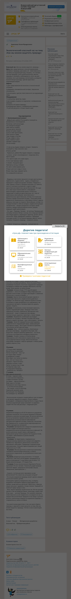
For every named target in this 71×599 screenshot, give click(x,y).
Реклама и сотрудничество (14, 575)
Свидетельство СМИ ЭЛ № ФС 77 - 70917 (18, 563)
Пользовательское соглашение (15, 577)
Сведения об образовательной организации (19, 567)
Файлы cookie (10, 581)
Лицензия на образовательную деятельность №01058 (22, 565)
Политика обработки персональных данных (19, 579)
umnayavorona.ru (22, 594)
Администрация (11, 583)
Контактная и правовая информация (17, 585)
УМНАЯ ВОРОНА (21, 588)
